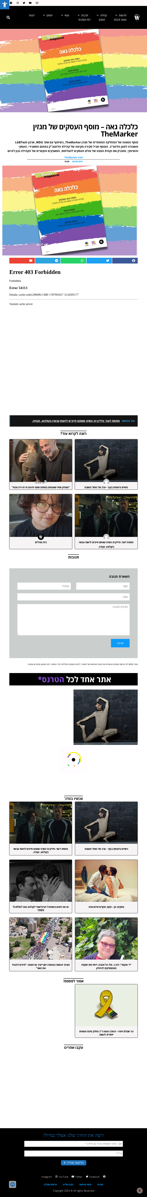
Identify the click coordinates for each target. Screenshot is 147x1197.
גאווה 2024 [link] (120, 19)
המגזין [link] (102, 19)
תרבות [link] (84, 15)
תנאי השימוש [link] (96, 664)
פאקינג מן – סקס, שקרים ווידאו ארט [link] (106, 907)
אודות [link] (100, 1184)
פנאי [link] (67, 15)
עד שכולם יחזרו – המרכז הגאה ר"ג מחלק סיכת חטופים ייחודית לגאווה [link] (106, 1033)
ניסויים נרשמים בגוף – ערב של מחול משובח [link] (106, 487)
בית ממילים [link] (41, 542)
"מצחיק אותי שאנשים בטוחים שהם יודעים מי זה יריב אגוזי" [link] (41, 487)
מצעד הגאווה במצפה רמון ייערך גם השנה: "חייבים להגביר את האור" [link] (41, 966)
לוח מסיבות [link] (84, 19)
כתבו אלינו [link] (68, 1184)
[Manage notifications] (140, 1190)
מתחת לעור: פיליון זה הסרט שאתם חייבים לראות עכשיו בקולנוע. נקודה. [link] (40, 850)
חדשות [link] (122, 15)
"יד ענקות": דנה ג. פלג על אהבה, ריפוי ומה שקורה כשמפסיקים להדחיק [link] (106, 966)
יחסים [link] (50, 15)
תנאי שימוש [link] (85, 1184)
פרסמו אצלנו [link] (50, 1184)
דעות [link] (32, 15)
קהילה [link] (103, 15)
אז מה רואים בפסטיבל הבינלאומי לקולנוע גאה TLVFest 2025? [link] (41, 908)
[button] (8, 17)
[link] (4, 4)
